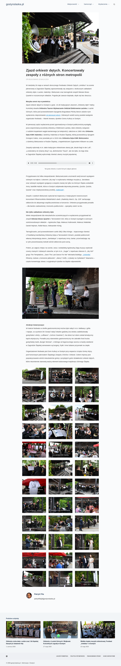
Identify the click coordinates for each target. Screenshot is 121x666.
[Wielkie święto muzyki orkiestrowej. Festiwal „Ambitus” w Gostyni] (98, 629)
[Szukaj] (114, 4)
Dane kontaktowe (109, 656)
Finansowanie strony (94, 656)
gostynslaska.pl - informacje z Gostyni (23, 663)
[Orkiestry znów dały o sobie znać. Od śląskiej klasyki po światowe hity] (23, 629)
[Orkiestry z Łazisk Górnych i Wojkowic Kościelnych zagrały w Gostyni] (60, 629)
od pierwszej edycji (53, 115)
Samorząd (88, 4)
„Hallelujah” (59, 190)
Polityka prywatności (77, 656)
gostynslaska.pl (15, 4)
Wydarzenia (102, 4)
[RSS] (6, 656)
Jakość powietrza (62, 656)
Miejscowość (72, 4)
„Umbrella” (86, 255)
